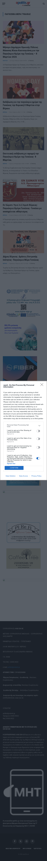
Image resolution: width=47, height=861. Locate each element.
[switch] (38, 431)
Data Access (23, 476)
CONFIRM (14, 468)
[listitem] (23, 425)
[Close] (42, 385)
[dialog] (23, 430)
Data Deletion (11, 476)
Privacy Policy (36, 476)
